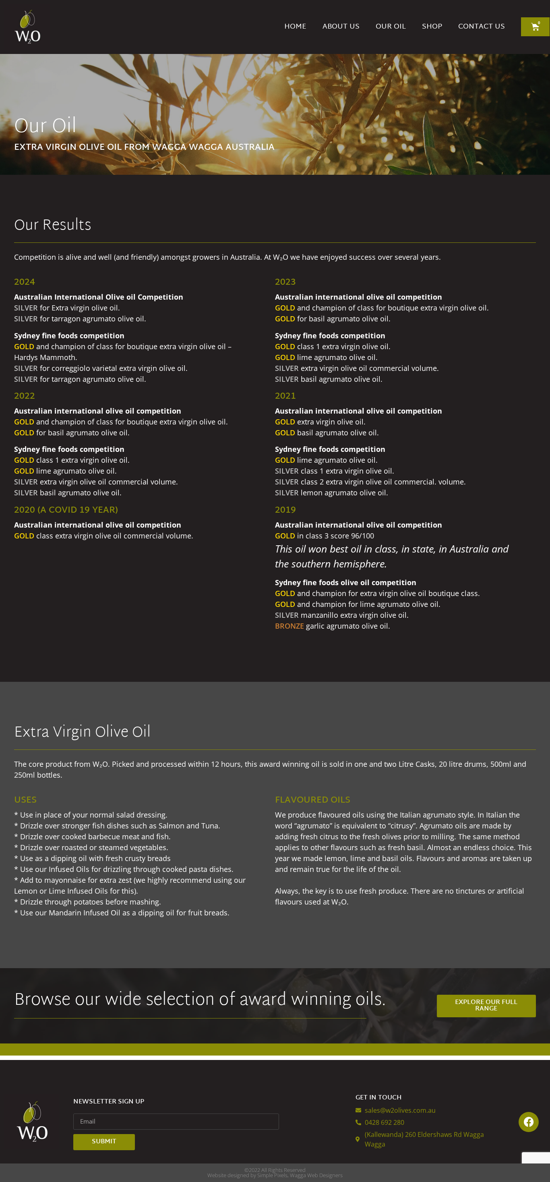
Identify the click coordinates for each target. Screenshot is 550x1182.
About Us (341, 26)
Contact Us (481, 26)
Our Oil (391, 26)
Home (295, 26)
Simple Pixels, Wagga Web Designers (300, 1175)
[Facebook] (529, 1122)
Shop (432, 26)
